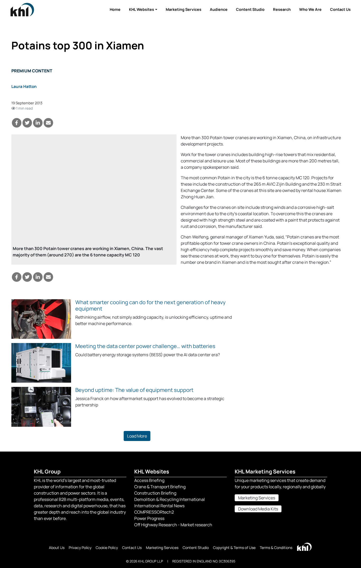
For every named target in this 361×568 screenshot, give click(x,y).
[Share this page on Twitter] (27, 123)
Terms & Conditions (276, 547)
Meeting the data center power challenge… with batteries (145, 346)
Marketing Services (183, 9)
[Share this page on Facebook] (16, 123)
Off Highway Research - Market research (173, 525)
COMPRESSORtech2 (154, 512)
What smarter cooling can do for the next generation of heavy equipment (150, 305)
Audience (219, 9)
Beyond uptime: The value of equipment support (134, 389)
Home (115, 9)
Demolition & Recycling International (169, 499)
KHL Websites (141, 9)
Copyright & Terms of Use (234, 547)
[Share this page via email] (48, 123)
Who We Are (310, 9)
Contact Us (340, 9)
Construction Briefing (155, 493)
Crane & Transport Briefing (160, 487)
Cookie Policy (107, 547)
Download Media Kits (258, 509)
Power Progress (149, 518)
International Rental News (159, 506)
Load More (137, 436)
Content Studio (250, 9)
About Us (56, 547)
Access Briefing (149, 480)
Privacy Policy (80, 547)
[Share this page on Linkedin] (38, 123)
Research (282, 9)
